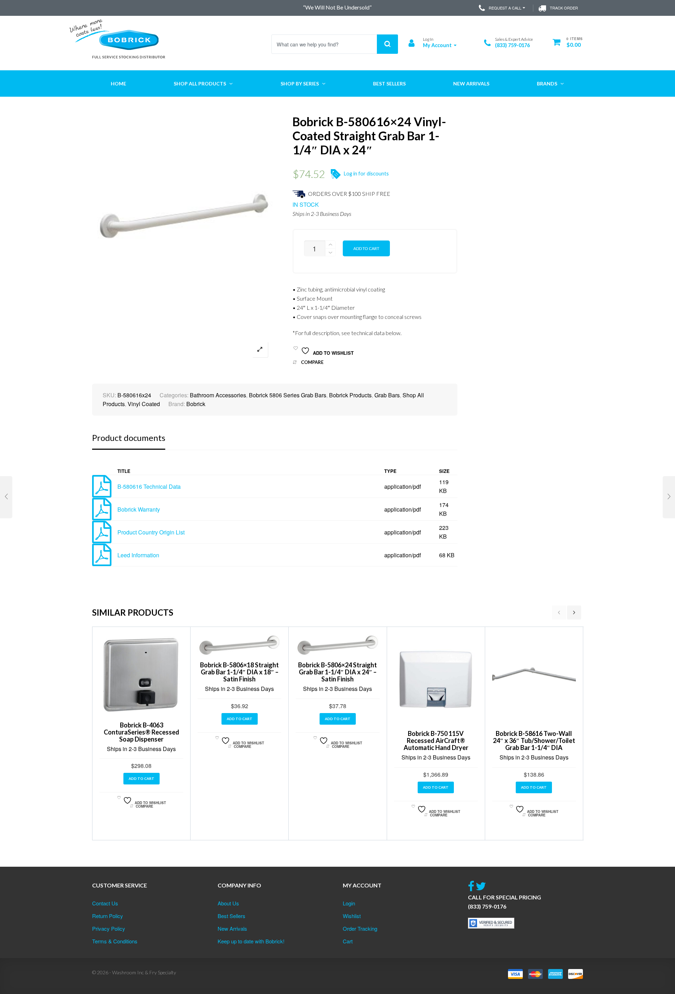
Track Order (564, 8)
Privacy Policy (108, 928)
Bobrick (195, 404)
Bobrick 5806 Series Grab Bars (287, 395)
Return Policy (107, 915)
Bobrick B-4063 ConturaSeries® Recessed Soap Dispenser (141, 732)
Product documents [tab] (128, 437)
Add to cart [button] (141, 778)
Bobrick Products (350, 395)
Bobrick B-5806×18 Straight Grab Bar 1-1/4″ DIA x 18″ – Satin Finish (239, 672)
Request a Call (505, 8)
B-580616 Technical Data (149, 486)
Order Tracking (360, 928)
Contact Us (105, 903)
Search (387, 44)
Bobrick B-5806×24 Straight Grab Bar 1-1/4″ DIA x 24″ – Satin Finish (337, 672)
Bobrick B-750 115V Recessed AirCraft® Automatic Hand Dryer (436, 740)
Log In (428, 39)
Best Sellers (231, 915)
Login (349, 903)
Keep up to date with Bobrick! (251, 941)
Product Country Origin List (151, 532)
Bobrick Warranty (138, 509)
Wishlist (352, 915)
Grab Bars (387, 395)
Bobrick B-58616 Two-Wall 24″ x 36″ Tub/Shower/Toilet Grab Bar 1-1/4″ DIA (534, 740)
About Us (228, 903)
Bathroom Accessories (218, 395)
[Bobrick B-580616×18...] (6, 497)
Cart (348, 941)
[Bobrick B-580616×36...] (669, 497)
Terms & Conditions (114, 941)
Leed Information (138, 555)
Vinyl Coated (144, 404)
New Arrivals (232, 928)
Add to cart (366, 248)
